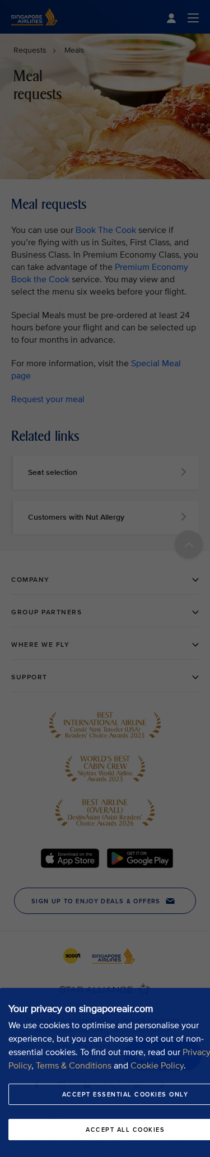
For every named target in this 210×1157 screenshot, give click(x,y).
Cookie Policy (157, 1065)
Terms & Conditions (73, 1065)
